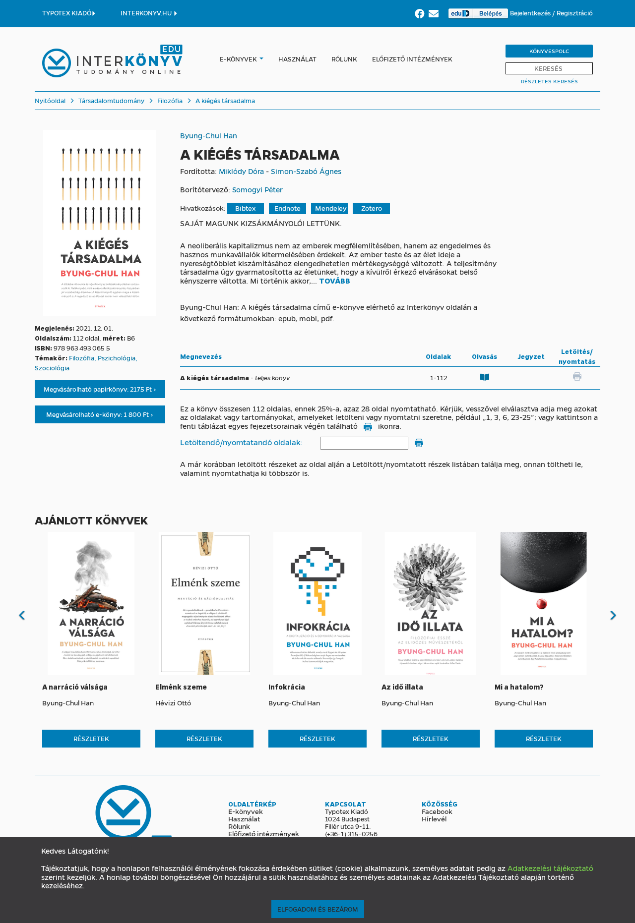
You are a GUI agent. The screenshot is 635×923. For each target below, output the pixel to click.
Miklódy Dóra (241, 171)
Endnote (287, 208)
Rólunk (344, 59)
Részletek (91, 738)
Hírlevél (434, 818)
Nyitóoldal (50, 100)
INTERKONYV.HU (147, 12)
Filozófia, (83, 357)
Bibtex (245, 208)
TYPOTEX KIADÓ (66, 12)
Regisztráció (575, 12)
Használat (297, 59)
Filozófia (169, 100)
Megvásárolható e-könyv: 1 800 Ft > (99, 414)
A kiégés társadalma (224, 100)
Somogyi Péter (257, 189)
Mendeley (331, 208)
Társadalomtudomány (110, 100)
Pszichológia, (117, 357)
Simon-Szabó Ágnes (306, 171)
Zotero (371, 208)
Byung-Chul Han (208, 135)
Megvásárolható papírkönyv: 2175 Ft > (100, 389)
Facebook (437, 811)
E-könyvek (238, 59)
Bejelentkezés (531, 12)
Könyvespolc (549, 51)
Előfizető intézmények (412, 59)
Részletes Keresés (549, 81)
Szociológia (52, 367)
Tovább (334, 281)
